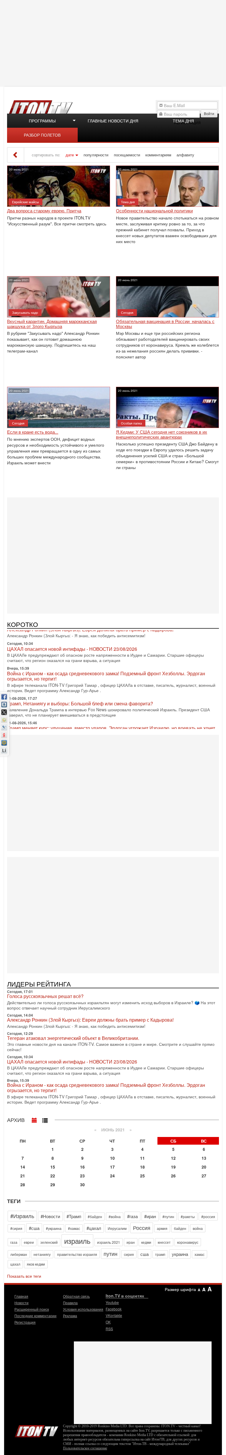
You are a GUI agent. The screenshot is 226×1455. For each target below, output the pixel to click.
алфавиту (185, 155)
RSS (109, 1328)
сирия (129, 1254)
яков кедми (36, 1263)
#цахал (94, 1228)
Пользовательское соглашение (85, 1448)
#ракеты (188, 1216)
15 (52, 1167)
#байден (95, 1216)
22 (52, 1176)
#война (115, 1216)
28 (22, 1184)
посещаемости (127, 155)
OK (108, 1321)
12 (173, 1158)
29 (52, 1184)
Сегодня (127, 312)
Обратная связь (76, 1296)
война (198, 1228)
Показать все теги (24, 1276)
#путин (168, 1216)
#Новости (50, 1216)
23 (82, 1176)
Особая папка (131, 423)
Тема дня (183, 121)
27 (204, 1176)
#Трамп (74, 1216)
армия (162, 1228)
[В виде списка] (45, 1119)
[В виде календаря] (34, 1119)
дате (70, 155)
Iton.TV (36, 1430)
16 (82, 1167)
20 (204, 1167)
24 (112, 1176)
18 (142, 1167)
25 (142, 1176)
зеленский (49, 1242)
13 (204, 1158)
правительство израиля (77, 1254)
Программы (42, 121)
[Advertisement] (113, 42)
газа (13, 1242)
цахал (15, 1263)
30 (82, 1184)
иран (131, 1242)
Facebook (114, 1308)
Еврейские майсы (25, 201)
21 (22, 1176)
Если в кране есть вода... (32, 432)
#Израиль (22, 1216)
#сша (34, 1228)
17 (112, 1167)
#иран (150, 1216)
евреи (29, 1242)
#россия (208, 1216)
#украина (54, 1228)
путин (110, 1253)
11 (142, 1158)
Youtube (112, 1302)
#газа (132, 1216)
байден (180, 1228)
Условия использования (83, 1309)
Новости (21, 1302)
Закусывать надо (25, 312)
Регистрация (25, 1322)
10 (112, 1158)
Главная (21, 1296)
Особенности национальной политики (154, 210)
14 (22, 1167)
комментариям (158, 155)
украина (180, 1254)
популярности (96, 155)
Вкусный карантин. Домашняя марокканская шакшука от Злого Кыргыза (52, 324)
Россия (141, 1227)
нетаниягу (42, 1254)
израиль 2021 (108, 1242)
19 (173, 1167)
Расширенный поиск (31, 1309)
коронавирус (187, 1242)
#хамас (74, 1228)
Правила (70, 1302)
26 (173, 1176)
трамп (160, 1254)
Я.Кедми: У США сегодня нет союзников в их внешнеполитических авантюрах (161, 434)
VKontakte (114, 1315)
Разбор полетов (42, 135)
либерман (18, 1254)
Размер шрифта (180, 1289)
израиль (77, 1241)
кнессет (164, 1242)
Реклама (70, 1315)
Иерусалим (117, 1228)
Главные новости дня (113, 121)
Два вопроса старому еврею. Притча (44, 210)
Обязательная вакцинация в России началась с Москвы (165, 324)
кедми (146, 1242)
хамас (200, 1254)
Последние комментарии (35, 1315)
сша (144, 1254)
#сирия (16, 1228)
